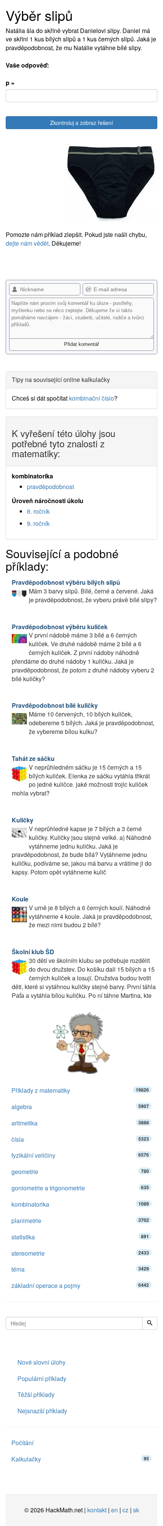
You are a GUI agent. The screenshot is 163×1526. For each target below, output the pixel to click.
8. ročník (38, 511)
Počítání (22, 1442)
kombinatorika (80, 1204)
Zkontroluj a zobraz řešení (81, 122)
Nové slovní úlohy (41, 1362)
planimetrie (80, 1220)
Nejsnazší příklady (42, 1410)
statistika (80, 1236)
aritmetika (80, 1123)
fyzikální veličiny (80, 1155)
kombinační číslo (91, 398)
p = (10, 83)
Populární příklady (41, 1378)
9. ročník (38, 523)
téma (80, 1269)
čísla (80, 1139)
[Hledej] (149, 1323)
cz (125, 1509)
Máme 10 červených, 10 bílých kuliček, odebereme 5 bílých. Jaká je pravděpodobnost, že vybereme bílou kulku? (83, 718)
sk (136, 1509)
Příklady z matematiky (80, 1090)
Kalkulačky (80, 1459)
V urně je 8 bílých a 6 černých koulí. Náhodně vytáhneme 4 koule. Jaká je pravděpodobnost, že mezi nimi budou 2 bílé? (82, 912)
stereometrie (80, 1253)
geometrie (80, 1171)
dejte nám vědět (27, 243)
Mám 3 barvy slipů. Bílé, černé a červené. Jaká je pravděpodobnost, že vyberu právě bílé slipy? (84, 591)
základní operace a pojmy (80, 1285)
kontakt (97, 1509)
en (114, 1509)
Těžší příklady (36, 1394)
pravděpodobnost (50, 486)
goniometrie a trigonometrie (80, 1188)
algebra (80, 1106)
